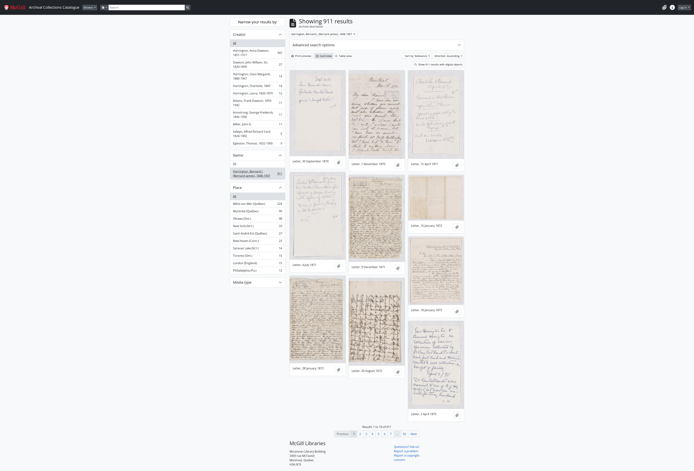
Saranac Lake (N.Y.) (257, 249)
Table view (345, 56)
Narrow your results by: (257, 22)
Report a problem (406, 451)
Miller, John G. (257, 125)
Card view (325, 56)
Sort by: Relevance (416, 56)
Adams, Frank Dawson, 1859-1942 (257, 103)
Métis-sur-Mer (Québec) (257, 205)
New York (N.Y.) (257, 227)
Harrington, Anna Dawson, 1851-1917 (257, 53)
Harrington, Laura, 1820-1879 (257, 94)
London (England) (257, 264)
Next (414, 434)
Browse (88, 7)
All (234, 43)
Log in (683, 7)
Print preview (302, 56)
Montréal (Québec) (257, 212)
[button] (664, 7)
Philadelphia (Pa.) (257, 271)
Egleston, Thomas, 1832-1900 (257, 144)
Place (237, 187)
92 (404, 434)
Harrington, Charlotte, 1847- (257, 87)
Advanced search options (314, 44)
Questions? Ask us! (406, 447)
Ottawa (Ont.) (257, 219)
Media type (242, 282)
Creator (239, 34)
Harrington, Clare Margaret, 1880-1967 (257, 76)
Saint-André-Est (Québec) (257, 234)
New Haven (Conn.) (257, 242)
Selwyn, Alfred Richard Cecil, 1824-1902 (257, 134)
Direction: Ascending (447, 56)
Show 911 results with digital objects (439, 64)
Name (238, 155)
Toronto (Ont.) (257, 256)
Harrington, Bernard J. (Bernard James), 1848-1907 (257, 173)
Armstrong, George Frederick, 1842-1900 (257, 114)
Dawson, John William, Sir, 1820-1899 (257, 64)
